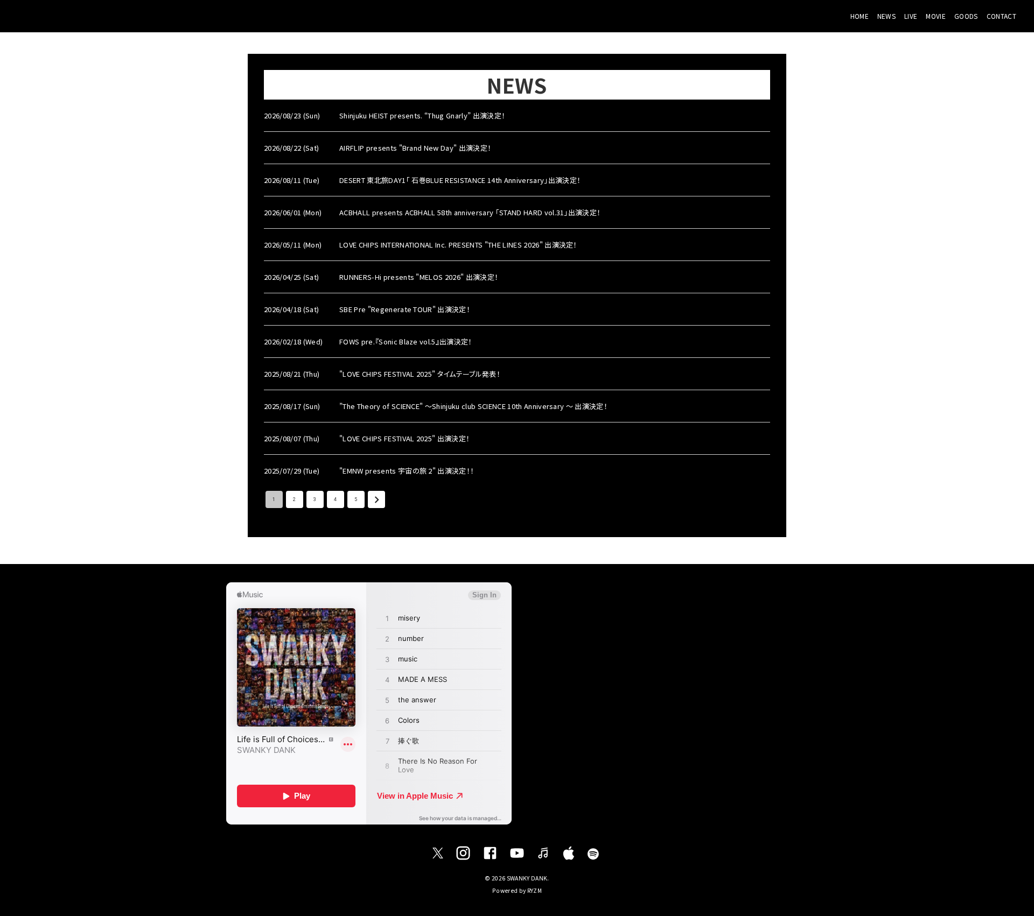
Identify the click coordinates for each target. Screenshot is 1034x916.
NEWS (886, 15)
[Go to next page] (376, 499)
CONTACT (1001, 15)
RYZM (534, 890)
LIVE (910, 15)
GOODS (966, 15)
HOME (859, 15)
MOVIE (936, 15)
